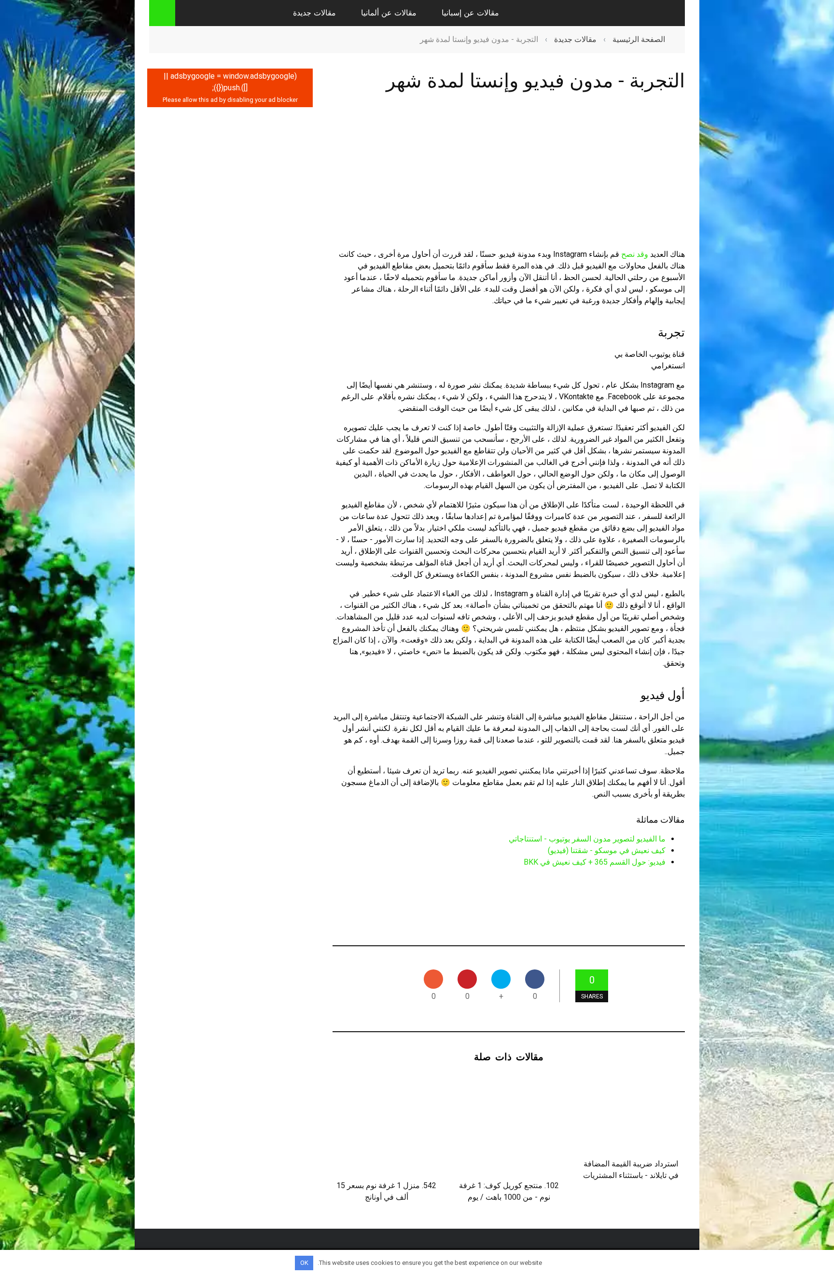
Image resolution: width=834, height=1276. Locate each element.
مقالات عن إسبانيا (470, 12)
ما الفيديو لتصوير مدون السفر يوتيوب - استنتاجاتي (587, 838)
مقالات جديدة (314, 12)
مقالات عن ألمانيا (389, 12)
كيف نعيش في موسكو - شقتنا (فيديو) (607, 850)
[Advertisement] (508, 179)
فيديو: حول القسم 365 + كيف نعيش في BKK (595, 862)
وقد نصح (634, 254)
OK (304, 1262)
